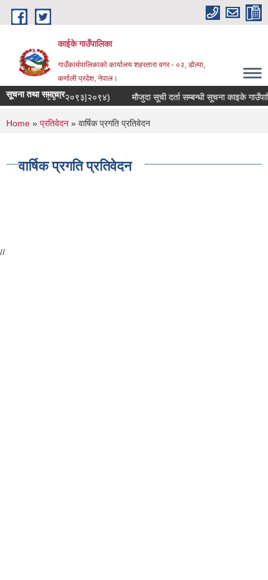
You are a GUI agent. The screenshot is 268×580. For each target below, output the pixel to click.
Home (18, 123)
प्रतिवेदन (54, 123)
